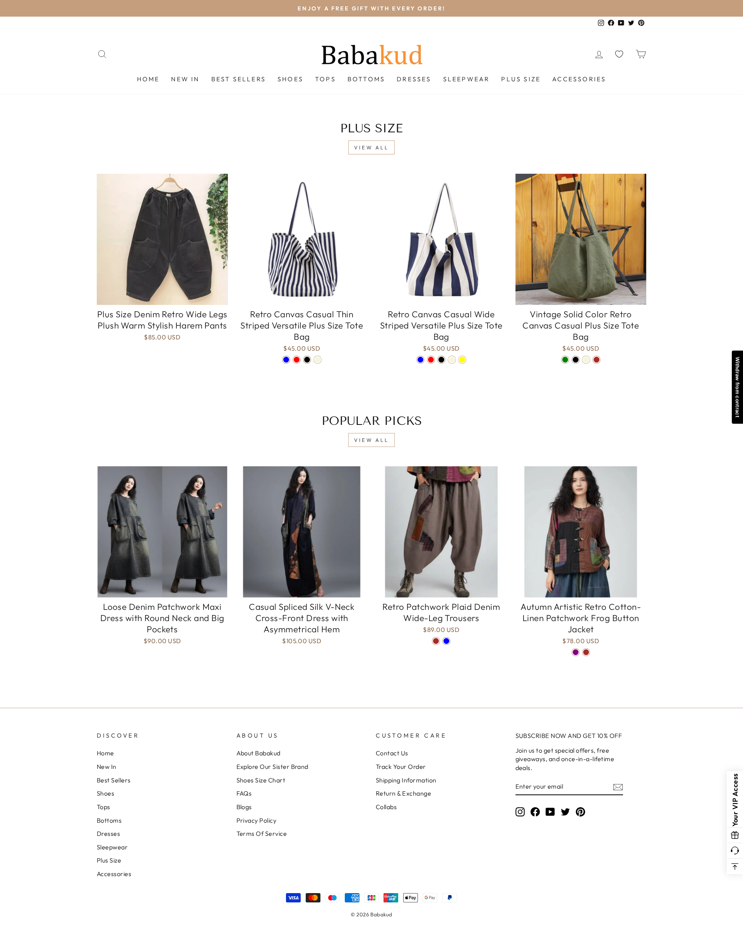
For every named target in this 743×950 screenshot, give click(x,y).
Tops (325, 79)
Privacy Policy (256, 820)
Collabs (386, 807)
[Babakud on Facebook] (535, 811)
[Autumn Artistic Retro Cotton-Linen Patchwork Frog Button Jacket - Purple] (575, 652)
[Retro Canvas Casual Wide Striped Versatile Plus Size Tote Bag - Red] (431, 359)
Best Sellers (238, 79)
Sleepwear (466, 79)
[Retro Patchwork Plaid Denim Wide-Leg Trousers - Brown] (436, 641)
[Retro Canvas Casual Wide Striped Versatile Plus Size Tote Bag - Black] (441, 359)
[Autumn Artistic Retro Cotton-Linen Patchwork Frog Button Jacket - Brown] (586, 652)
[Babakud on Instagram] (520, 811)
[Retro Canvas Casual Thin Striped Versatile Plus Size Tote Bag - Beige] (317, 359)
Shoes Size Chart (261, 780)
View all (371, 147)
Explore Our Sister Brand (272, 766)
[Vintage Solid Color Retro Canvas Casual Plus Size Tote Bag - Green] (565, 359)
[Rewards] (735, 835)
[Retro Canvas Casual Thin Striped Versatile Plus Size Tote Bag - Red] (296, 359)
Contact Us (392, 753)
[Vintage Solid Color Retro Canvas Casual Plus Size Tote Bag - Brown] (596, 359)
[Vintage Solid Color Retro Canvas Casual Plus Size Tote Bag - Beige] (586, 359)
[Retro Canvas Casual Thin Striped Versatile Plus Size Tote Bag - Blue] (286, 359)
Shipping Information (406, 780)
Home (148, 79)
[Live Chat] (735, 851)
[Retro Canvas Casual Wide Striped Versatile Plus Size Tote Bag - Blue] (420, 359)
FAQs (244, 793)
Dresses (414, 79)
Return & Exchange (403, 793)
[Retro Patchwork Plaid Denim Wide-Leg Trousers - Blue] (446, 641)
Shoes (290, 79)
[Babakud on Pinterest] (580, 811)
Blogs (244, 807)
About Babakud (258, 753)
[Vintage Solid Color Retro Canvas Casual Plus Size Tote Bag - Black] (575, 359)
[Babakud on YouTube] (550, 811)
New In (185, 79)
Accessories (579, 79)
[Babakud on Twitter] (565, 811)
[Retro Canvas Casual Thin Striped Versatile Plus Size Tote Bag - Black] (307, 359)
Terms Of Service (261, 833)
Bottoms (366, 79)
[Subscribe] (618, 786)
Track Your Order (401, 766)
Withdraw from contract (737, 387)
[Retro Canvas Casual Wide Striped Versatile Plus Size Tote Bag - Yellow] (462, 359)
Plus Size (521, 79)
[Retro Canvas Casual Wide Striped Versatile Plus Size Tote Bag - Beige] (451, 359)
